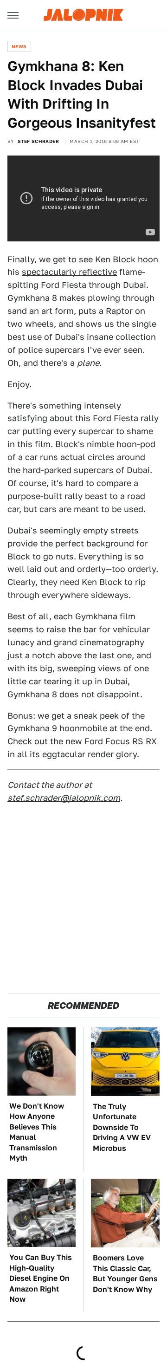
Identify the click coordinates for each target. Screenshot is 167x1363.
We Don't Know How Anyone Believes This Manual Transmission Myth (36, 1132)
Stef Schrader (38, 141)
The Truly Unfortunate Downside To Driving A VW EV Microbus (122, 1127)
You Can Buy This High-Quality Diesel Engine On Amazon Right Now (40, 1278)
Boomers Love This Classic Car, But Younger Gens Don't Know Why (125, 1273)
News (19, 46)
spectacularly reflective (69, 272)
